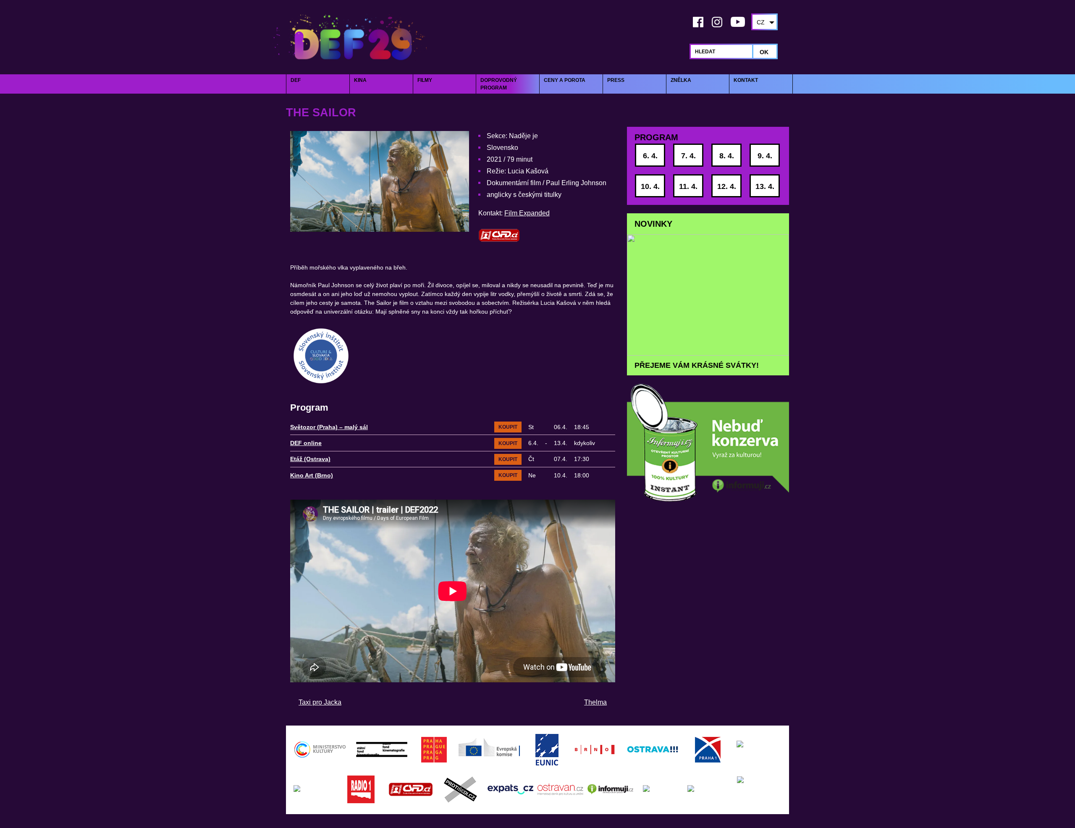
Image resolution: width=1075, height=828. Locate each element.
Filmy (424, 80)
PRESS (615, 80)
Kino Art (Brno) (311, 475)
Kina (360, 80)
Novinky (653, 223)
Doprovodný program (498, 84)
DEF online (306, 443)
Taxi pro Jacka (320, 702)
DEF (296, 80)
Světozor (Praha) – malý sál (329, 427)
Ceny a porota (564, 80)
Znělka (681, 80)
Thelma (595, 702)
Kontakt (746, 80)
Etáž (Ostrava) (310, 459)
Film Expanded (527, 213)
